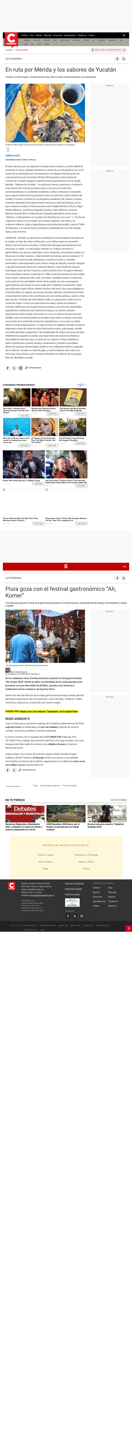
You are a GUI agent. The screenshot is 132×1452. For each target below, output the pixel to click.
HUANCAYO (76, 40)
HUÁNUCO (86, 40)
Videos (92, 35)
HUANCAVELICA (65, 40)
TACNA (39, 44)
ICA (93, 40)
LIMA (121, 40)
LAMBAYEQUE (112, 40)
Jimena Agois (12, 156)
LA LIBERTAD (101, 40)
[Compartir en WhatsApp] (20, 368)
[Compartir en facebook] (117, 59)
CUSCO (55, 40)
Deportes (48, 35)
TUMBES (47, 44)
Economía (57, 35)
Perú (32, 35)
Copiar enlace (34, 368)
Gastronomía (13, 59)
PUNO (32, 44)
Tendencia (82, 35)
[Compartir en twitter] (123, 59)
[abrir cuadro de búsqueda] (124, 35)
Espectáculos (70, 35)
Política (25, 35)
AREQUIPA (27, 40)
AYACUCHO (36, 40)
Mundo (39, 35)
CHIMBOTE (46, 40)
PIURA (26, 44)
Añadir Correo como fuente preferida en (108, 50)
